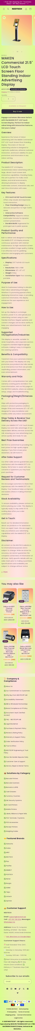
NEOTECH (14, 1009)
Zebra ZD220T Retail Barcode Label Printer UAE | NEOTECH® (26, 650)
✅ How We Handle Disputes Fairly (16, 757)
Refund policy (23, 1009)
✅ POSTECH (8, 874)
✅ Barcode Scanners (11, 783)
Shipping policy (10, 1015)
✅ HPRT (7, 852)
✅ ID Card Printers (10, 805)
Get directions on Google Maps (18, 937)
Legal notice (18, 1018)
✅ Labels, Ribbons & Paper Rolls (15, 814)
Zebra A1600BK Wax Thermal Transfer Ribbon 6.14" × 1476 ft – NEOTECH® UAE (26, 611)
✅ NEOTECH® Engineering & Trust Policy (16, 751)
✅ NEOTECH (8, 857)
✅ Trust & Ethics (10, 746)
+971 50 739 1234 (14, 919)
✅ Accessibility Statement (14, 699)
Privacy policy (11, 1012)
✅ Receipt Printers (11, 827)
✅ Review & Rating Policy (13, 733)
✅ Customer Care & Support (14, 761)
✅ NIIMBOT (8, 870)
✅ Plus (6, 861)
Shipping (4, 92)
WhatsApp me (9, 922)
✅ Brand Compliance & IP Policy (16, 708)
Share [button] (5, 572)
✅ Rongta (7, 883)
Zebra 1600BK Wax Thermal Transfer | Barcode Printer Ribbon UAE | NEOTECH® (9, 652)
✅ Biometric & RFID (11, 787)
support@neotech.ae (17, 917)
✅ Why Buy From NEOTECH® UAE (15, 695)
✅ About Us (8, 686)
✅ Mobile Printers (10, 809)
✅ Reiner (7, 879)
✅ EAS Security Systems (13, 800)
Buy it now (17, 111)
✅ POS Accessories (11, 822)
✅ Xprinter (8, 901)
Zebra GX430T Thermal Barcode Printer (9, 609)
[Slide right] (22, 52)
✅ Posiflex (8, 866)
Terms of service (24, 1012)
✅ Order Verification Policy (14, 741)
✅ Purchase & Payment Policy (15, 728)
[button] (4, 9)
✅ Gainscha (8, 844)
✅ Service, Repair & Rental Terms (16, 766)
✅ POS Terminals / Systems (14, 818)
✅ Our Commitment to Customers (17, 691)
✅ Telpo (7, 892)
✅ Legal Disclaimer (11, 724)
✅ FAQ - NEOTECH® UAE (12, 719)
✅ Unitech (8, 896)
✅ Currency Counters (12, 796)
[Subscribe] (29, 981)
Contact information (24, 1015)
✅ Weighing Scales (11, 831)
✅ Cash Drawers (10, 792)
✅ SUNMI (7, 888)
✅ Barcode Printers (11, 778)
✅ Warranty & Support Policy (14, 737)
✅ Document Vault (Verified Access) (14, 714)
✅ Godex (7, 848)
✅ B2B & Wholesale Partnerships (16, 704)
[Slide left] (13, 52)
